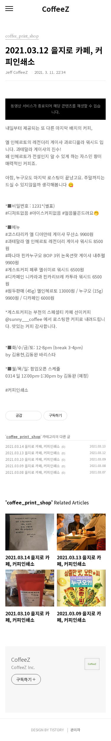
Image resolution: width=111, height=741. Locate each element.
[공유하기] (27, 415)
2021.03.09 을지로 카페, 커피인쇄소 (32, 465)
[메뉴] (9, 9)
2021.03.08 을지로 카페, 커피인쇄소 (32, 472)
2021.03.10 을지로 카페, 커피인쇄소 (32, 459)
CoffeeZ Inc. (23, 667)
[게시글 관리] (35, 415)
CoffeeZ (55, 8)
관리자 (75, 729)
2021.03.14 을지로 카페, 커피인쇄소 (32, 446)
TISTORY (57, 729)
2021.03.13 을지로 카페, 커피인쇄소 (32, 452)
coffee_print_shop (23, 436)
